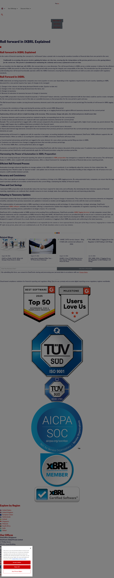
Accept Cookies (17, 562)
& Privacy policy (22, 558)
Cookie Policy (15, 558)
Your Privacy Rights (17, 571)
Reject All (17, 567)
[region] (17, 561)
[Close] (30, 548)
